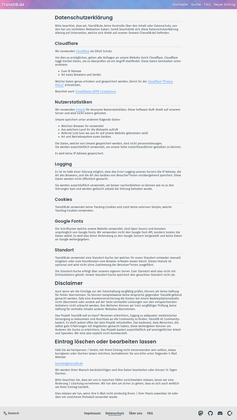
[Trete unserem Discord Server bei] (220, 413)
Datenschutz (114, 413)
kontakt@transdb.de (69, 363)
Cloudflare (82, 51)
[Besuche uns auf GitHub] (210, 413)
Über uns (135, 413)
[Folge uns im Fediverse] (200, 413)
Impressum (92, 413)
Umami (80, 109)
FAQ (207, 4)
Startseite (180, 4)
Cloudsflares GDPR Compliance (95, 91)
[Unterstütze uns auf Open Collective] (229, 413)
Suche (196, 4)
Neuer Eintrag (224, 4)
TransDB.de (13, 4)
